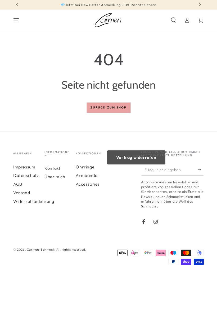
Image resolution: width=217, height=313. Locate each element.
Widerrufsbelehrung (33, 201)
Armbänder (87, 175)
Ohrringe (85, 166)
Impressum (24, 166)
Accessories (88, 184)
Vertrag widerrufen (136, 157)
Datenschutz (26, 175)
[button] (173, 20)
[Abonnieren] (201, 169)
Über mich (54, 176)
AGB (17, 184)
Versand (21, 192)
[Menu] (16, 20)
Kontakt (52, 168)
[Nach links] (17, 5)
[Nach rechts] (199, 5)
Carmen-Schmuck (41, 249)
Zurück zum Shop (109, 107)
